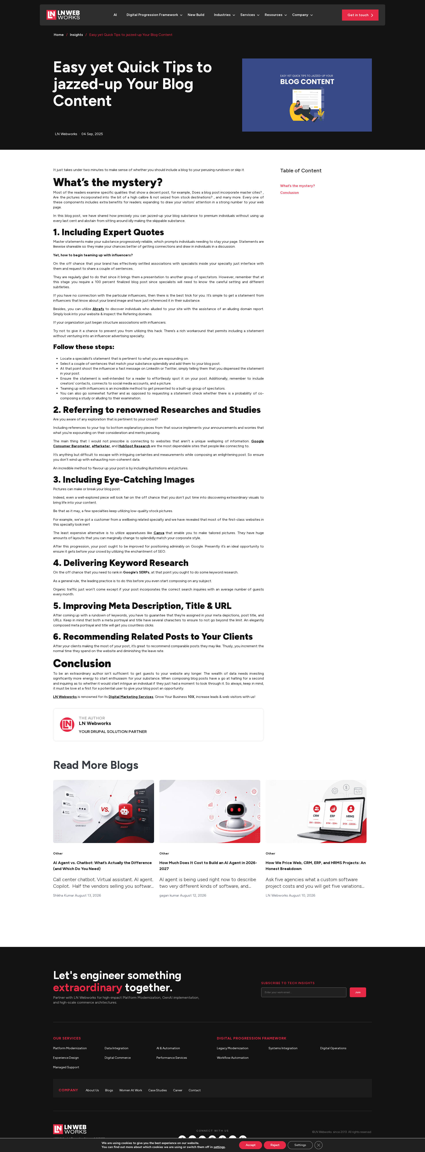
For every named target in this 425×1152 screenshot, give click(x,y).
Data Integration (116, 1048)
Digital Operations (333, 1048)
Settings (300, 1145)
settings (219, 1147)
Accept (250, 1145)
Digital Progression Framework (152, 15)
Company (300, 15)
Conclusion (289, 192)
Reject (274, 1145)
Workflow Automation (233, 1058)
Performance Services (171, 1058)
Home (59, 35)
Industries (222, 15)
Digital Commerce (118, 1058)
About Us (92, 1090)
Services (247, 15)
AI (115, 15)
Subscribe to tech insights (288, 983)
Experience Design (66, 1058)
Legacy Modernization (232, 1048)
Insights (76, 35)
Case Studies (157, 1090)
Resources (273, 15)
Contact (195, 1090)
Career (177, 1090)
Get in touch (358, 15)
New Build (196, 15)
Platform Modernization (70, 1048)
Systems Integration (283, 1048)
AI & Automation (168, 1048)
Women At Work (130, 1090)
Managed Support (66, 1067)
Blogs (109, 1090)
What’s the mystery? (297, 186)
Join (358, 992)
